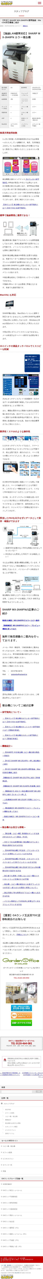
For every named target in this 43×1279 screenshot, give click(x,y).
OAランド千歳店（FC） (11, 1240)
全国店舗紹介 (7, 1184)
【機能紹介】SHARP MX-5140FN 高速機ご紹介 (21, 786)
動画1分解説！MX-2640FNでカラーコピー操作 (21, 620)
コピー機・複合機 (11, 1116)
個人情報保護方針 (28, 1259)
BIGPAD (8, 1109)
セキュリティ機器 (11, 1126)
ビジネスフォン (10, 1130)
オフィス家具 (9, 1113)
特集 (4, 1171)
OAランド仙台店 (8, 1221)
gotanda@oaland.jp (19, 674)
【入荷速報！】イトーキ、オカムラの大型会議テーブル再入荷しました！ (32, 1074)
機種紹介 (25, 26)
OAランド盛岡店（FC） (11, 1228)
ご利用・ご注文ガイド (9, 1258)
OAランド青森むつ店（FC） (13, 1246)
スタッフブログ (9, 1103)
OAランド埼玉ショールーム (12, 1190)
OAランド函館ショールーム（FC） (15, 1234)
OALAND (17, 1272)
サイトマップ (7, 1261)
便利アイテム (9, 1133)
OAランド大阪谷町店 (10, 1209)
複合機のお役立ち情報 (13, 1123)
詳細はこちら (22, 934)
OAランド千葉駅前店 (10, 1196)
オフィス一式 (7, 1165)
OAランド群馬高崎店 (10, 1203)
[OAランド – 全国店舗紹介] (7, 4)
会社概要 (22, 1258)
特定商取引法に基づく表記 (11, 1259)
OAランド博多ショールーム (12, 1215)
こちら (26, 1268)
